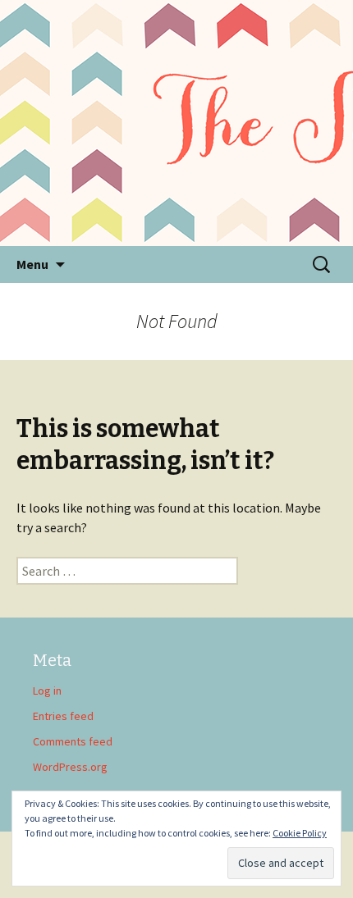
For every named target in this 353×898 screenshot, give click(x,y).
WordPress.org (70, 766)
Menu (32, 264)
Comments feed (72, 741)
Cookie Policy (300, 833)
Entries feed (63, 716)
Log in (47, 690)
